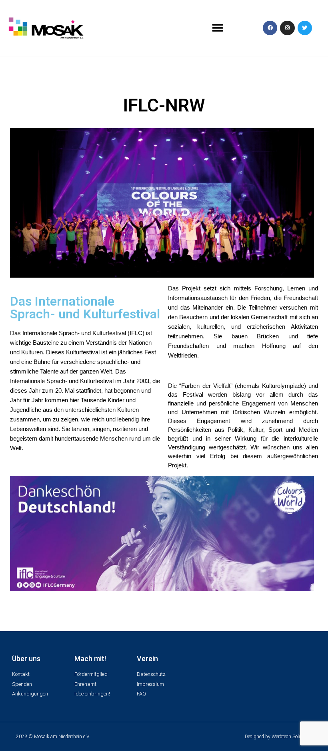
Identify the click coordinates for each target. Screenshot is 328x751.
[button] (217, 28)
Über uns (26, 658)
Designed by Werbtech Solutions (278, 736)
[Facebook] (270, 28)
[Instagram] (287, 28)
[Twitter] (305, 28)
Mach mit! (90, 658)
